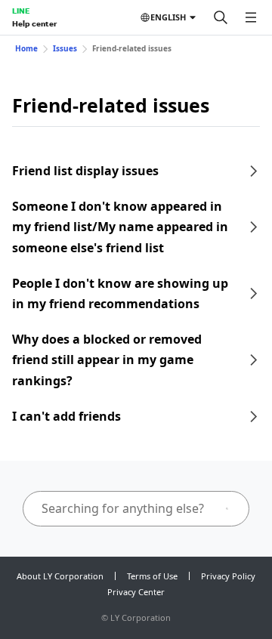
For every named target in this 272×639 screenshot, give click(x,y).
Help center (34, 23)
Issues (65, 48)
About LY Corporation (60, 576)
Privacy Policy (228, 576)
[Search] (221, 17)
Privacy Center (136, 591)
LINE (20, 10)
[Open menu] (251, 17)
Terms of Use (152, 576)
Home (26, 48)
